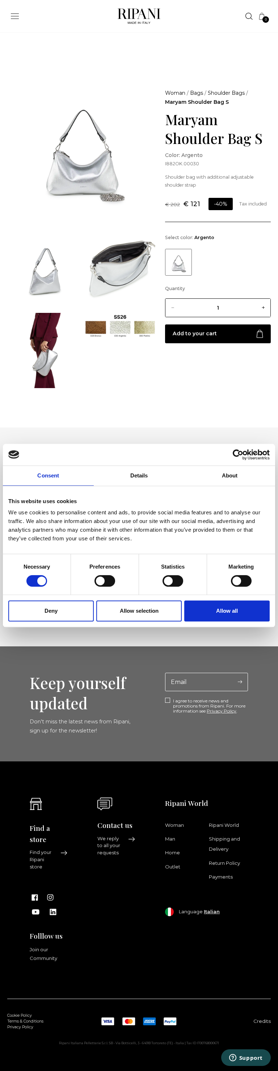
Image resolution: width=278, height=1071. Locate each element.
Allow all (227, 611)
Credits (262, 1021)
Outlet (172, 867)
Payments (221, 877)
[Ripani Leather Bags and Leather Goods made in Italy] (139, 17)
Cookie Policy (19, 1015)
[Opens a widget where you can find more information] (246, 1058)
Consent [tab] (48, 475)
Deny (51, 611)
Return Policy (224, 863)
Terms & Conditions (25, 1021)
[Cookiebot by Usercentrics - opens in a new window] (238, 454)
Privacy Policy (221, 711)
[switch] (104, 581)
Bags (196, 93)
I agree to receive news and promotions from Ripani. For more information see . (209, 706)
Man (170, 839)
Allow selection (139, 611)
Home (172, 852)
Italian (212, 911)
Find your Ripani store (40, 859)
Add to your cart (195, 333)
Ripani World (224, 825)
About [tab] (230, 475)
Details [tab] (139, 475)
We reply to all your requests (108, 846)
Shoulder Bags (226, 93)
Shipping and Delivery (224, 844)
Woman (175, 93)
